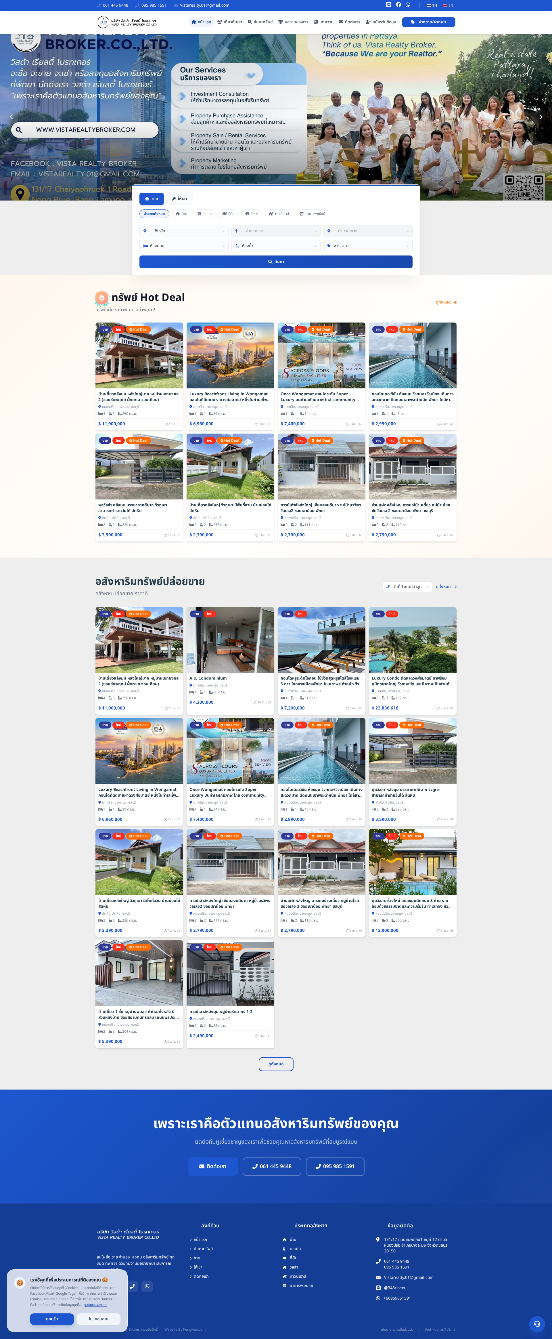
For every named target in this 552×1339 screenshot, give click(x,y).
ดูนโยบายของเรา (95, 1304)
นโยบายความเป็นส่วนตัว (397, 1329)
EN (450, 5)
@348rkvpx (394, 1288)
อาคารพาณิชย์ (315, 213)
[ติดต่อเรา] (537, 1324)
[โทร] (132, 1286)
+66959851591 (397, 1298)
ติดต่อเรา (352, 22)
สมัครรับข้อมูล (384, 22)
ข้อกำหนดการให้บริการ (440, 1329)
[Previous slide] (11, 117)
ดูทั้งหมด (443, 302)
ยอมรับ (52, 1319)
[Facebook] (398, 5)
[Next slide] (540, 117)
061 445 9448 (276, 1166)
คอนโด (207, 213)
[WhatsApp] (408, 5)
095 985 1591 (339, 1166)
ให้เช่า (182, 199)
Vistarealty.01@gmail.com (409, 1278)
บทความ (326, 22)
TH (434, 5)
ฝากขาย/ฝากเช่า (432, 22)
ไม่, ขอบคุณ (98, 1319)
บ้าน (184, 213)
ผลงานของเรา (296, 22)
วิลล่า (254, 213)
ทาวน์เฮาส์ (282, 213)
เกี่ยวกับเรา (233, 22)
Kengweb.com (194, 1329)
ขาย (155, 199)
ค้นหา (279, 262)
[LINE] (388, 5)
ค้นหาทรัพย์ (263, 22)
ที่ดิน (231, 213)
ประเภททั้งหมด (154, 213)
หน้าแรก (204, 22)
